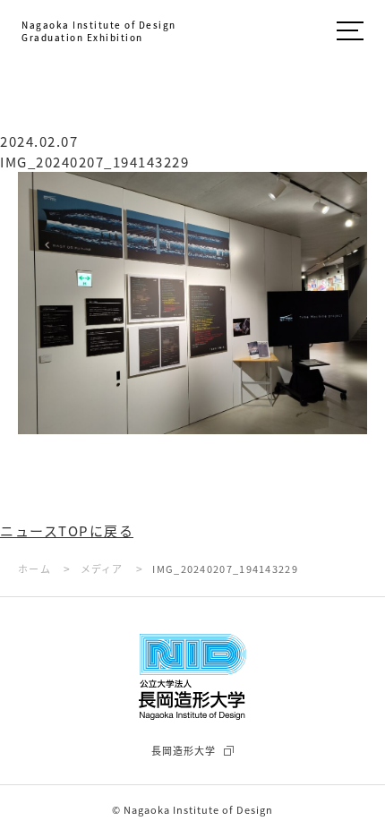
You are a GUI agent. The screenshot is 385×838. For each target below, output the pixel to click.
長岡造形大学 (183, 750)
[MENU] (350, 33)
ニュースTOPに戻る (66, 530)
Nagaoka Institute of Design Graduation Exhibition (98, 31)
